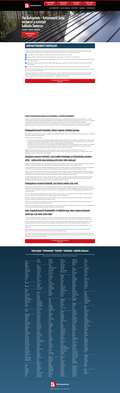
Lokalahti (50, 340)
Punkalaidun (63, 365)
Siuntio (73, 336)
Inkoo (26, 376)
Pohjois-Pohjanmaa (64, 348)
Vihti (85, 336)
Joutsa (38, 274)
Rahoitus (82, 8)
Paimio (61, 312)
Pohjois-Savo (63, 349)
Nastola (62, 280)
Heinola (26, 338)
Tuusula (86, 283)
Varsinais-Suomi (87, 321)
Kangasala (39, 300)
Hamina (26, 321)
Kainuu (38, 295)
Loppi (50, 341)
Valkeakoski (86, 310)
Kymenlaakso (51, 288)
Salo (73, 307)
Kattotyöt (74, 8)
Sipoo (73, 333)
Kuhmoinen (51, 273)
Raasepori (74, 269)
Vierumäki (86, 335)
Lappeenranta (52, 309)
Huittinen (27, 349)
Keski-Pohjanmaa (40, 340)
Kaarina (38, 292)
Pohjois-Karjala (63, 347)
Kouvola (50, 266)
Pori (61, 355)
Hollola (26, 346)
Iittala (26, 366)
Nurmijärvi (62, 293)
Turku (85, 276)
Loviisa (50, 342)
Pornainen (62, 356)
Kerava (38, 338)
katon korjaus (85, 120)
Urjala (85, 293)
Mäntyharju (62, 271)
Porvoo (62, 358)
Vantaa (85, 317)
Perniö (61, 326)
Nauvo (61, 282)
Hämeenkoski (28, 357)
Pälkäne (74, 263)
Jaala (38, 265)
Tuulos (85, 280)
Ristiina (73, 289)
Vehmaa (86, 324)
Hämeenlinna (28, 360)
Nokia (61, 285)
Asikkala (26, 275)
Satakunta (74, 314)
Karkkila (38, 317)
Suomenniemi (75, 354)
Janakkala (39, 268)
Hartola (26, 328)
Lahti (50, 298)
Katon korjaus (65, 8)
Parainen (62, 315)
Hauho (26, 335)
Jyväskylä (39, 283)
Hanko (26, 325)
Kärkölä (50, 292)
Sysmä (73, 358)
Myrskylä (62, 266)
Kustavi (50, 281)
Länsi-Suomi (51, 353)
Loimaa (50, 337)
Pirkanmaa (62, 341)
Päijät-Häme (75, 262)
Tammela (74, 370)
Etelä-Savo (27, 300)
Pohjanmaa (62, 345)
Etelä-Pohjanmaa (28, 299)
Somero (74, 343)
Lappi (50, 311)
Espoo (26, 296)
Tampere (74, 373)
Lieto (50, 329)
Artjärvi (26, 274)
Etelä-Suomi (27, 302)
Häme (26, 356)
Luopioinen (51, 347)
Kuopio (50, 274)
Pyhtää (61, 369)
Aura (26, 279)
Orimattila (62, 300)
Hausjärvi (27, 336)
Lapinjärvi (51, 305)
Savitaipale (74, 317)
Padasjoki (62, 311)
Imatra (26, 373)
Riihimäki (74, 285)
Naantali (62, 275)
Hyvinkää (27, 353)
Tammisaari (74, 371)
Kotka (50, 265)
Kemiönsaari (39, 335)
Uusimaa (86, 302)
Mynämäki (62, 265)
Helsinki (26, 340)
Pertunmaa (62, 329)
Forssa (26, 311)
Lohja (50, 334)
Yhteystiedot (91, 8)
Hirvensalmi (27, 345)
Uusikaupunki (87, 301)
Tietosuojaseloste (65, 388)
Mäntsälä (62, 267)
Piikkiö (61, 340)
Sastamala (74, 313)
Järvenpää (39, 289)
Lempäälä (51, 323)
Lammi (50, 304)
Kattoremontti (54, 8)
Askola (26, 278)
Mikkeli (50, 372)
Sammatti (74, 311)
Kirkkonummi (39, 357)
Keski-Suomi (39, 342)
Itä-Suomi (39, 262)
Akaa (26, 261)
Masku (50, 362)
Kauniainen (39, 327)
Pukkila (62, 362)
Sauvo (73, 316)
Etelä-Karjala (27, 298)
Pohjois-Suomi (63, 351)
